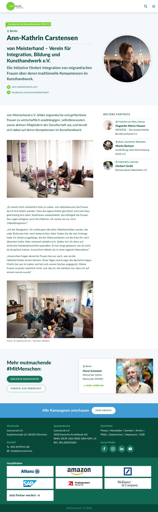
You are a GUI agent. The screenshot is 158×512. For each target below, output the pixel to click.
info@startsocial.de (21, 451)
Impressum (132, 434)
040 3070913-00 (19, 447)
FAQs (104, 434)
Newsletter (117, 430)
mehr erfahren (94, 385)
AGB (142, 434)
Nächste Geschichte (24, 379)
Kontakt (130, 430)
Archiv (140, 430)
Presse (105, 430)
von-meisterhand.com (24, 86)
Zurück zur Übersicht (26, 389)
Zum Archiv (104, 410)
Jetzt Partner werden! (22, 495)
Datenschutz (116, 434)
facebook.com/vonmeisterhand (30, 92)
